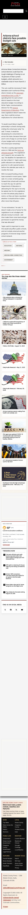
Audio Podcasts (7, 863)
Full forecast (6, 545)
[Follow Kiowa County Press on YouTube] (22, 610)
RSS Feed (17, 861)
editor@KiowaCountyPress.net (14, 888)
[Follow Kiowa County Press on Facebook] (11, 610)
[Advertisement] (14, 676)
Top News (6, 822)
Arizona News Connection (13, 255)
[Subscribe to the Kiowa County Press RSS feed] (16, 610)
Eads (16, 832)
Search (17, 858)
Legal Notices (7, 852)
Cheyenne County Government (6, 847)
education (7, 245)
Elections (5, 832)
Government (8, 260)
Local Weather (19, 850)
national (19, 245)
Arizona (7, 250)
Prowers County (19, 829)
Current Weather (20, 838)
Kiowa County (19, 822)
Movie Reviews (7, 861)
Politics (5, 829)
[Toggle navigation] (5, 17)
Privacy (17, 868)
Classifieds (6, 866)
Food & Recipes (7, 858)
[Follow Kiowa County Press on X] (5, 610)
